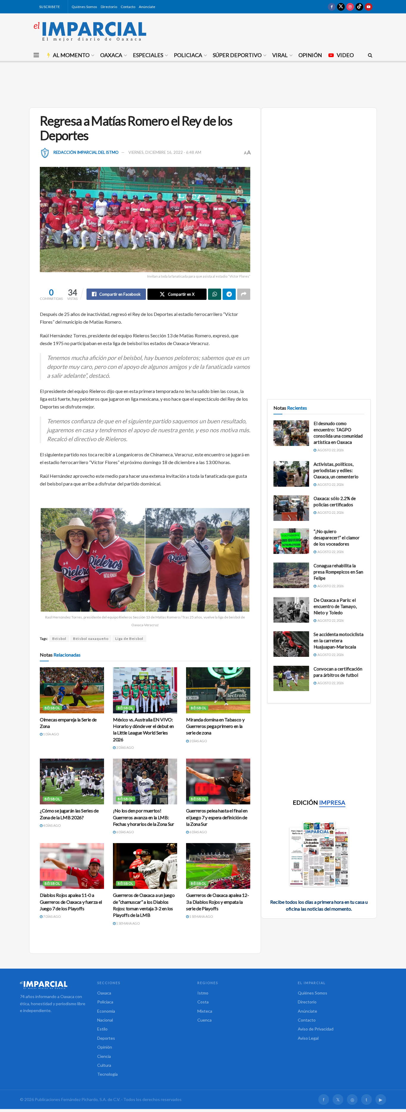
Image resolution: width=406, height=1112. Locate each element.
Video (345, 55)
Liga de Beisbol (129, 638)
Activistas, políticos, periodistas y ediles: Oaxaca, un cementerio (336, 470)
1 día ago (51, 734)
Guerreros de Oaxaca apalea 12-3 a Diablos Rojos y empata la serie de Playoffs (217, 901)
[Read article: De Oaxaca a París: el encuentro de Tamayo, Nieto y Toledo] (291, 610)
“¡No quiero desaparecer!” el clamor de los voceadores (337, 537)
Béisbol (59, 638)
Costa (203, 1001)
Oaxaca (111, 55)
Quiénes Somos (84, 6)
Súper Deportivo (237, 55)
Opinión (310, 55)
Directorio (109, 6)
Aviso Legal (308, 1038)
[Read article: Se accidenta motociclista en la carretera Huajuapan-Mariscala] (291, 644)
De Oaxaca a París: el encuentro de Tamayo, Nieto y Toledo (335, 606)
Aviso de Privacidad (315, 1028)
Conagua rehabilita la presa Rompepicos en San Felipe (338, 572)
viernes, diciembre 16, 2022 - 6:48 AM (164, 152)
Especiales (148, 55)
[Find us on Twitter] (341, 6)
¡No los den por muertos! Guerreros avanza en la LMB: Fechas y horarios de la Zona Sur (143, 817)
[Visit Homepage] (90, 31)
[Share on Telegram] (229, 294)
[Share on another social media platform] (243, 294)
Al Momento (71, 55)
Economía (106, 1011)
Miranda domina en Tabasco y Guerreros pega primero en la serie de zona (215, 726)
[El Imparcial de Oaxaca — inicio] (52, 985)
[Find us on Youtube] (368, 6)
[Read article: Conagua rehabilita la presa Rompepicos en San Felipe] (291, 575)
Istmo (202, 992)
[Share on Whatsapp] (214, 294)
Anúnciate (147, 6)
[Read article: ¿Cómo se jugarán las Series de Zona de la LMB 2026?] (72, 781)
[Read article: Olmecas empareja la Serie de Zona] (72, 690)
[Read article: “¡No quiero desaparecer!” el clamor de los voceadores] (291, 541)
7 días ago (52, 916)
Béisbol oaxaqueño (90, 638)
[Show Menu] (36, 55)
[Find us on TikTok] (359, 6)
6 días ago (125, 832)
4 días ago (52, 825)
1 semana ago (128, 923)
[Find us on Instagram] (350, 6)
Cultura (104, 1065)
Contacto (128, 6)
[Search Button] (370, 55)
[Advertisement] (203, 83)
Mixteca (204, 1011)
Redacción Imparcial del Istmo (86, 152)
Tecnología (107, 1074)
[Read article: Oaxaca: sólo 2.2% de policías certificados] (291, 508)
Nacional (105, 1019)
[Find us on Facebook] (332, 6)
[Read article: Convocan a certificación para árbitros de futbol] (291, 678)
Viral (280, 55)
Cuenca (204, 1019)
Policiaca (188, 55)
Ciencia (104, 1056)
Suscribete (49, 7)
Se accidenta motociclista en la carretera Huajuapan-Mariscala (338, 640)
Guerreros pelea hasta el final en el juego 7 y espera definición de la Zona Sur (216, 817)
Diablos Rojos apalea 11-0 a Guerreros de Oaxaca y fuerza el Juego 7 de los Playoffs (71, 901)
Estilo (102, 1028)
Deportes (106, 1038)
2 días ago (125, 747)
